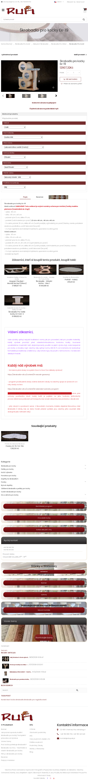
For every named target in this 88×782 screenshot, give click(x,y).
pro (33, 700)
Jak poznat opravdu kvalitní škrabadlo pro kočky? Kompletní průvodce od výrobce (13, 735)
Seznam (4, 650)
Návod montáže (44, 610)
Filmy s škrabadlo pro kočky (11, 754)
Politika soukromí (36, 742)
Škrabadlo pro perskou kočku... (20, 679)
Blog (31, 752)
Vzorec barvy (6, 741)
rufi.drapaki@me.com (10, 2)
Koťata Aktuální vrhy (44, 530)
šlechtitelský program (44, 506)
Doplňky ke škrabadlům (71, 277)
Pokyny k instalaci (7, 760)
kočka (13, 700)
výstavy (44, 595)
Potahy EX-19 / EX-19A (15, 446)
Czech (59, 2)
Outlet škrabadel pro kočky (11, 492)
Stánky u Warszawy (37, 749)
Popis (25, 197)
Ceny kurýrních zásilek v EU (40, 739)
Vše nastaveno (71, 79)
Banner (44, 583)
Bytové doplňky (6, 485)
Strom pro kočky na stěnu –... (19, 665)
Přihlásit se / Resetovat (76, 2)
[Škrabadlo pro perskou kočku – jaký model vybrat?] (5, 680)
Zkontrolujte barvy (44, 637)
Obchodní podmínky (38, 732)
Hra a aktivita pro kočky (9, 495)
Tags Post (6, 695)
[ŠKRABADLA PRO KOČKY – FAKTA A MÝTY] (5, 673)
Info (31, 736)
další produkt (79, 55)
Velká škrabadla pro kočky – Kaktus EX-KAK (17, 308)
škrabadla (20, 700)
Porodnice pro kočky (8, 476)
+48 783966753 (25, 2)
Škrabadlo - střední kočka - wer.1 (44, 282)
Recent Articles (8, 652)
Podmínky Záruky (36, 745)
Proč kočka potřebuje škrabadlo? (14, 745)
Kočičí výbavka (6, 472)
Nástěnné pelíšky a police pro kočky (17, 278)
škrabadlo (28, 700)
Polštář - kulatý (71, 279)
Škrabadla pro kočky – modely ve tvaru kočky (44, 278)
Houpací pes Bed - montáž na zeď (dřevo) (17, 282)
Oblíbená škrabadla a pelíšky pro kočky (15, 488)
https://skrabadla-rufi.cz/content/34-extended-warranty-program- (33, 389)
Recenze (39, 197)
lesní (8, 700)
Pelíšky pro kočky (7, 469)
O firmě (32, 729)
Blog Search (7, 685)
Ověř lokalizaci (44, 571)
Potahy (3, 482)
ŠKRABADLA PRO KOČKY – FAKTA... (21, 672)
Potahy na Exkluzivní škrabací (14, 444)
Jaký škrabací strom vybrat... (19, 657)
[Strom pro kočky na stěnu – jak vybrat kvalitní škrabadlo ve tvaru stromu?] (5, 666)
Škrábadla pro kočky (8, 466)
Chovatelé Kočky (44, 518)
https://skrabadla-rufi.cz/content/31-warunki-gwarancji (29, 374)
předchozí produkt (10, 55)
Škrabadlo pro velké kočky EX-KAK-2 (16, 313)
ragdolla (38, 700)
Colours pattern (58, 197)
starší (44, 700)
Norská (3, 700)
